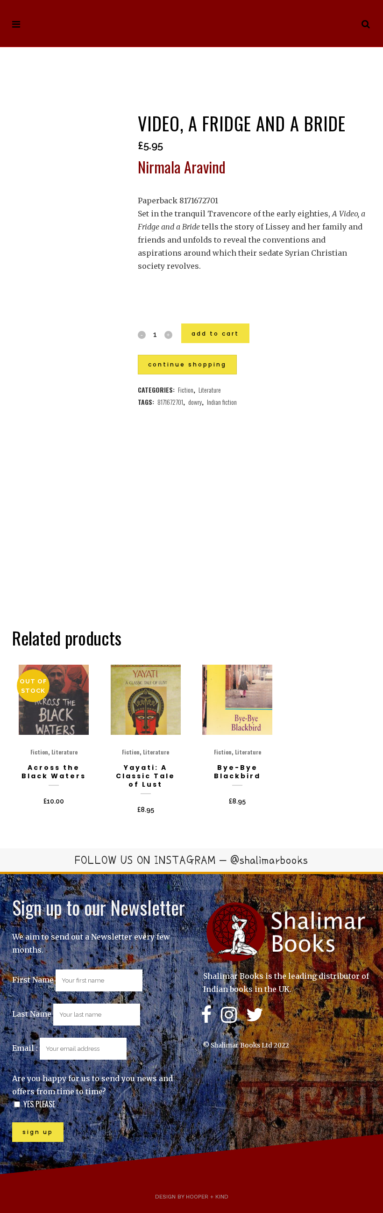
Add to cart (215, 333)
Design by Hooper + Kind (191, 1196)
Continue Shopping (187, 364)
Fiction (185, 390)
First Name (33, 979)
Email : (26, 1048)
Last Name (31, 1014)
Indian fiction (222, 402)
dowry (195, 402)
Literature (210, 390)
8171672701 (170, 402)
